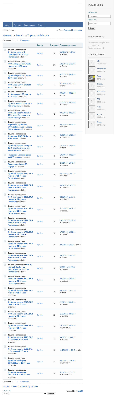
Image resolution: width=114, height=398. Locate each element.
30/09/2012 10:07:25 (67, 291)
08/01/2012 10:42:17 (67, 337)
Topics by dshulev (38, 35)
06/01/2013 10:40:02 (67, 255)
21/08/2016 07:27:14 (67, 84)
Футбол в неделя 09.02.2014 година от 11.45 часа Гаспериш (20, 187)
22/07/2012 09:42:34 (67, 302)
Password (92, 20)
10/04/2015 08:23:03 (67, 155)
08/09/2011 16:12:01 (67, 361)
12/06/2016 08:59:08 (67, 102)
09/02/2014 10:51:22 (67, 185)
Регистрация (29, 25)
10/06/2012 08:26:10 (67, 326)
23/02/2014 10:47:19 (67, 174)
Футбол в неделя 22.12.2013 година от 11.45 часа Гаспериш (20, 199)
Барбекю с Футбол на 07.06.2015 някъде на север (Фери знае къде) (20, 126)
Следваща (24, 40)
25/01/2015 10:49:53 (67, 163)
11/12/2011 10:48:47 (67, 350)
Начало (7, 25)
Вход (40, 25)
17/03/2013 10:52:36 (67, 232)
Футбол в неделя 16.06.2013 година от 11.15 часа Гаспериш (20, 222)
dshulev (100, 84)
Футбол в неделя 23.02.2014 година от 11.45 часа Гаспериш (20, 175)
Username (92, 12)
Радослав (101, 91)
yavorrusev (101, 69)
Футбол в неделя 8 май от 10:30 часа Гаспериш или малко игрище (19, 115)
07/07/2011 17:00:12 (67, 372)
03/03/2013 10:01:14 (67, 245)
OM (98, 99)
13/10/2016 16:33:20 (67, 64)
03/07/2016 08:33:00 (67, 93)
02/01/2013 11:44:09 (67, 267)
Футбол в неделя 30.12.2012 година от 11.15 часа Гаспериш (20, 281)
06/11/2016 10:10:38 (67, 52)
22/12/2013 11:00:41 (67, 197)
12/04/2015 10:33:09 (67, 146)
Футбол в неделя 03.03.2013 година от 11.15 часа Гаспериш (20, 246)
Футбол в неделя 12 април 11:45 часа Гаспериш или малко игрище (20, 147)
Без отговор (77, 30)
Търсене (17, 25)
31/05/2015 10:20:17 (67, 135)
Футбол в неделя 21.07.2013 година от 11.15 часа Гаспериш (20, 211)
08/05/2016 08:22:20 (67, 113)
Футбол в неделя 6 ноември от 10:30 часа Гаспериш (18, 54)
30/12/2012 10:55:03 (67, 279)
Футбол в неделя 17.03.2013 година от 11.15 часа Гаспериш (20, 234)
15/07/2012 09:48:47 (67, 314)
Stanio (99, 122)
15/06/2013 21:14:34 (67, 220)
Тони (99, 76)
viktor (99, 107)
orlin (98, 61)
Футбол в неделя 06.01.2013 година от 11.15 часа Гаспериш (20, 257)
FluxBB (79, 391)
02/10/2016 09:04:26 (67, 74)
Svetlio (99, 114)
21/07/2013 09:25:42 (67, 209)
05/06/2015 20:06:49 (67, 125)
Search (20, 35)
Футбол (40, 53)
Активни (67, 30)
